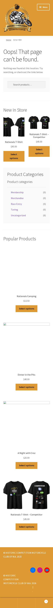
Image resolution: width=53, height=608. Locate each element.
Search (26, 603)
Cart (41, 600)
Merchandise (17, 198)
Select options (14, 156)
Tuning (14, 209)
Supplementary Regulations (17, 587)
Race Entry (16, 203)
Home (8, 39)
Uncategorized (18, 215)
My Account (9, 603)
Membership (17, 192)
